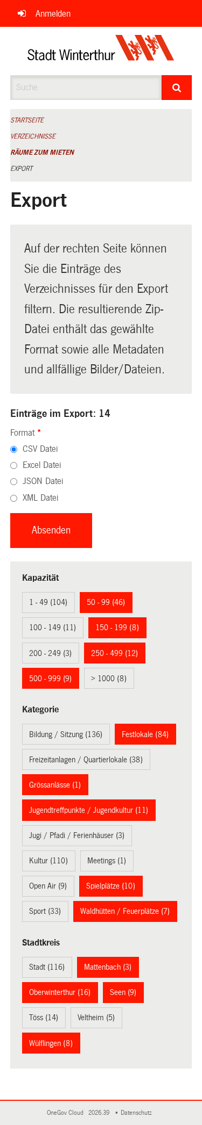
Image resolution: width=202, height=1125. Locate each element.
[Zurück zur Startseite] (101, 51)
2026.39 (100, 1112)
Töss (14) (43, 1017)
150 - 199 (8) (117, 627)
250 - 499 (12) (114, 653)
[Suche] (177, 87)
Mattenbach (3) (107, 967)
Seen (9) (123, 992)
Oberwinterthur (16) (59, 992)
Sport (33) (45, 911)
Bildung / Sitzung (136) (65, 734)
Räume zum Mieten (42, 152)
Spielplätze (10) (110, 886)
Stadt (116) (47, 967)
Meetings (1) (106, 860)
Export (21, 168)
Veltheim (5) (96, 1017)
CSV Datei (40, 448)
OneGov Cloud (67, 1112)
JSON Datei (43, 481)
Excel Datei (42, 465)
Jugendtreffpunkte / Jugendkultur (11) (88, 810)
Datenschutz (138, 1112)
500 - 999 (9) (50, 678)
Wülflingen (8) (51, 1043)
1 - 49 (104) (48, 602)
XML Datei (40, 497)
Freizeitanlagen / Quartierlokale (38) (86, 759)
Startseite (27, 120)
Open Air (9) (48, 886)
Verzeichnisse (32, 136)
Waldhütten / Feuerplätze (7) (125, 911)
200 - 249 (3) (50, 653)
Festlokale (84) (145, 734)
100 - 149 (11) (52, 627)
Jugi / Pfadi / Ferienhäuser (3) (76, 835)
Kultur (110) (48, 860)
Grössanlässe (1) (55, 785)
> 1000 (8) (109, 678)
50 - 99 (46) (106, 602)
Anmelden (53, 13)
